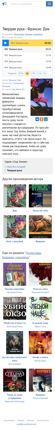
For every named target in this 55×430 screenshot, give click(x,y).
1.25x (33, 73)
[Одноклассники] (41, 119)
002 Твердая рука (27, 55)
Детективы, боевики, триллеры (28, 34)
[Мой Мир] (46, 119)
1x (27, 73)
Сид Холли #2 (18, 89)
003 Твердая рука (27, 61)
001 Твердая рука (27, 49)
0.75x (21, 73)
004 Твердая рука (27, 67)
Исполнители (43, 420)
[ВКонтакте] (37, 119)
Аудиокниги (9, 420)
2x (45, 73)
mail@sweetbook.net (26, 424)
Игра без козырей (16, 166)
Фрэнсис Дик (15, 80)
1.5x (40, 73)
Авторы (30, 420)
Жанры (21, 420)
